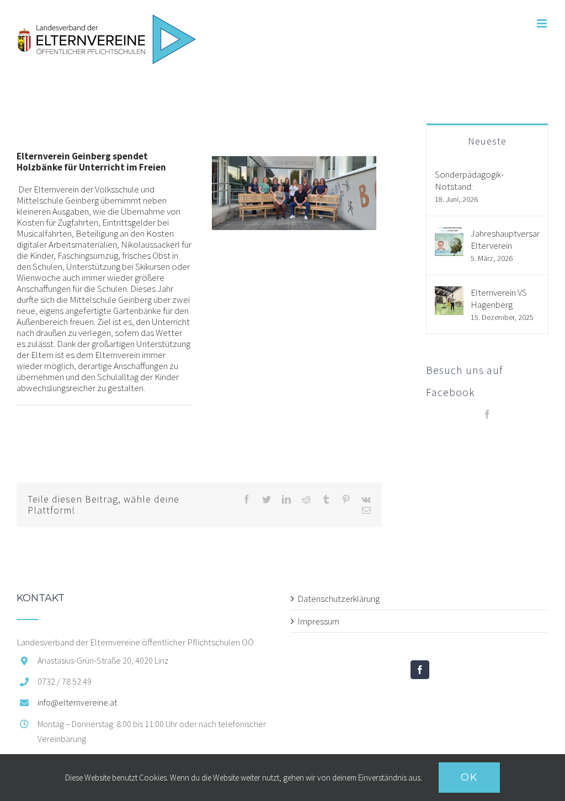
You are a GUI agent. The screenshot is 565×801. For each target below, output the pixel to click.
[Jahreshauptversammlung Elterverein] (449, 233)
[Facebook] (487, 414)
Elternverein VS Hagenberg (499, 298)
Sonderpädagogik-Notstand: (469, 180)
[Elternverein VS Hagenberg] (449, 292)
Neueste (487, 141)
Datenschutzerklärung (338, 598)
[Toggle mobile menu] (542, 23)
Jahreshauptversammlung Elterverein (505, 239)
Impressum (318, 621)
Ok (469, 777)
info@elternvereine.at (77, 702)
